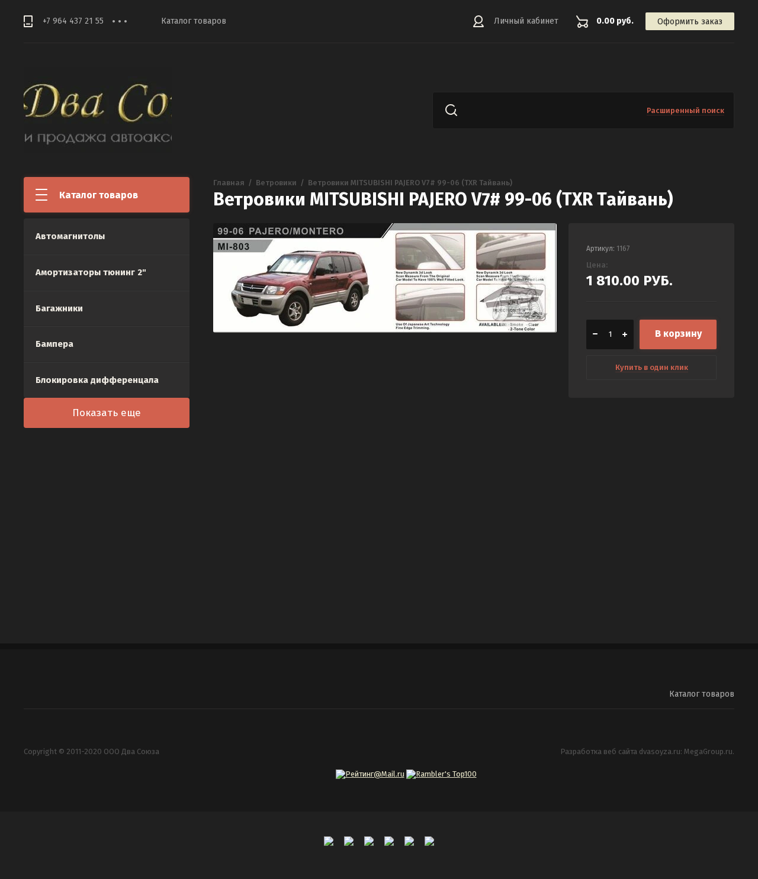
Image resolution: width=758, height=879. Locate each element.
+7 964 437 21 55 (73, 21)
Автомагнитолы (70, 236)
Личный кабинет (526, 21)
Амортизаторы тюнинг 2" (91, 272)
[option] (385, 394)
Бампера (54, 344)
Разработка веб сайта (598, 751)
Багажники (59, 308)
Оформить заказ (689, 22)
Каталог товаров (193, 21)
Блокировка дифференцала (97, 380)
